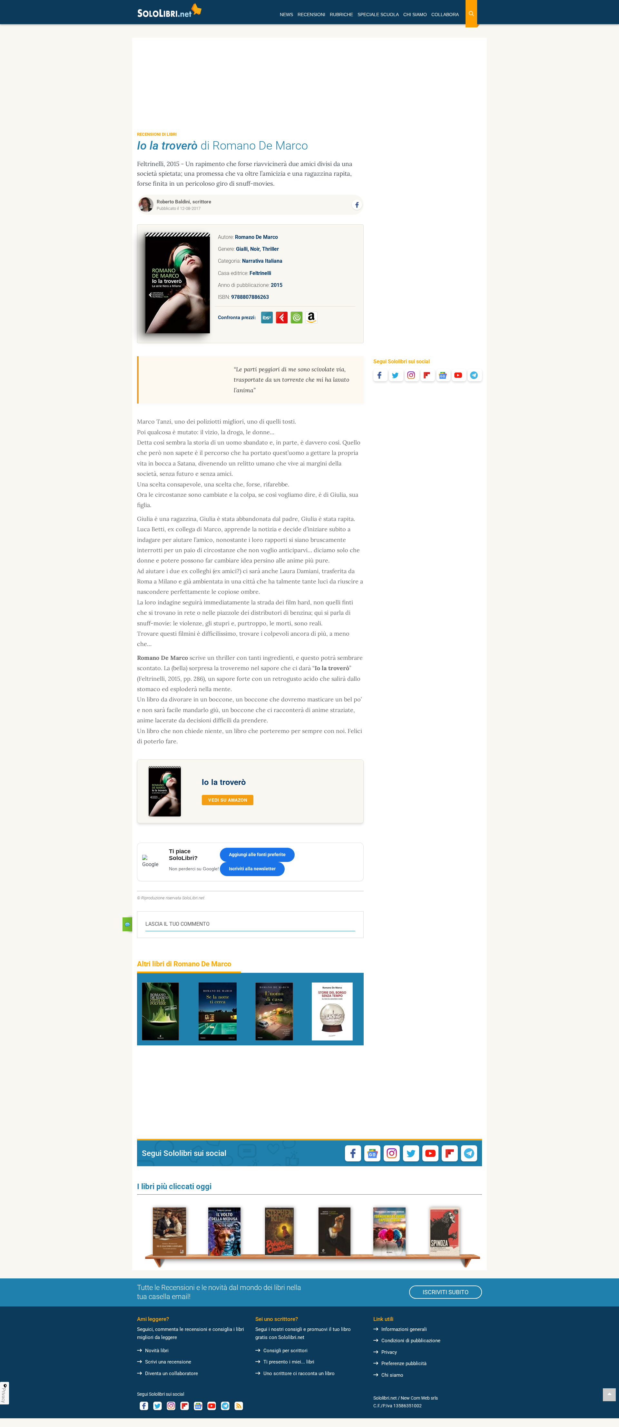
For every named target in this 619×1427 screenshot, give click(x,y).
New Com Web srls (419, 1398)
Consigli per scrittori (285, 1351)
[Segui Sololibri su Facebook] (380, 375)
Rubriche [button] (341, 14)
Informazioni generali (404, 1329)
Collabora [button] (445, 14)
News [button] (286, 14)
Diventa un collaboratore (171, 1373)
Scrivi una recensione (168, 1362)
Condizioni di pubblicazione (410, 1341)
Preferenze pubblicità (404, 1363)
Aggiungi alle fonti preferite (257, 854)
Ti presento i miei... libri (288, 1362)
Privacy (389, 1352)
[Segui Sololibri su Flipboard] (428, 375)
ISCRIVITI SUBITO (445, 1292)
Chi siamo (392, 1375)
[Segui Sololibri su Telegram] (475, 375)
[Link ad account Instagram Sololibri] (171, 1406)
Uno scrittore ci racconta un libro (299, 1373)
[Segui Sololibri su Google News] (444, 375)
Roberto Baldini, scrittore (184, 202)
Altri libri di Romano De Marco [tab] (184, 964)
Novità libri (157, 1351)
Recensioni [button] (311, 14)
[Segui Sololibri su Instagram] (412, 375)
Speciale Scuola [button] (378, 14)
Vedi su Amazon (227, 800)
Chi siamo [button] (415, 14)
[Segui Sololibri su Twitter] (396, 375)
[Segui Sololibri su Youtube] (459, 375)
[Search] (471, 13)
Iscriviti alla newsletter (252, 868)
